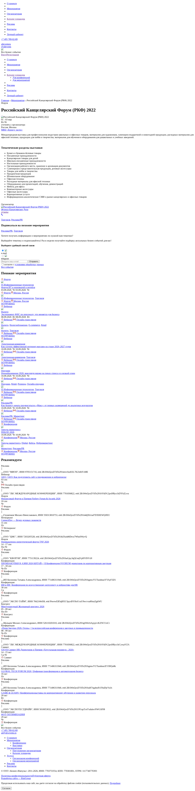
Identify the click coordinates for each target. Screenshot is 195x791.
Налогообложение (18, 325)
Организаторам (14, 14)
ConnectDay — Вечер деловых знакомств (21, 520)
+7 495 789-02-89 (9, 39)
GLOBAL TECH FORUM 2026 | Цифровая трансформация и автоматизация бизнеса (42, 671)
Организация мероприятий (26, 761)
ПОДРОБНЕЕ (8, 303)
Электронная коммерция (13, 344)
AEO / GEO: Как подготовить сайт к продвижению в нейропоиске (33, 477)
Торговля (5, 220)
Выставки (17, 745)
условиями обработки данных (29, 264)
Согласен (6, 788)
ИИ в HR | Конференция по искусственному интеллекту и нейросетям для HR (39, 585)
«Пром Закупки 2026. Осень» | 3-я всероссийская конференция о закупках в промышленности (47, 628)
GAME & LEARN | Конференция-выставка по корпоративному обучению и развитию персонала (48, 693)
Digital (25, 443)
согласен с (24, 264)
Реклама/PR (17, 220)
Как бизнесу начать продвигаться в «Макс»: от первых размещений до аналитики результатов (47, 405)
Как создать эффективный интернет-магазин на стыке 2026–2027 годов (36, 346)
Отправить (33, 261)
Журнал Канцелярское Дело (14, 209)
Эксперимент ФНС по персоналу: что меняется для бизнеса (30, 314)
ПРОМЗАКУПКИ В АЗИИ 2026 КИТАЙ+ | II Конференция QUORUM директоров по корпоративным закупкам (56, 563)
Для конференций (21, 77)
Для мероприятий (21, 80)
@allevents (6, 46)
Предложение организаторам (27, 750)
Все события (7, 267)
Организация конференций (26, 758)
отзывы (4, 212)
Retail (43, 325)
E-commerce (34, 325)
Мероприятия (13, 8)
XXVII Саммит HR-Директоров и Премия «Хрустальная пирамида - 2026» (37, 649)
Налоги (4, 312)
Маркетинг (19, 416)
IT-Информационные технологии (17, 285)
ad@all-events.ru (8, 733)
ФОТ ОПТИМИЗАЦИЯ (13, 714)
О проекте (12, 3)
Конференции (19, 743)
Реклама (11, 24)
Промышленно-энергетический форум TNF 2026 (25, 542)
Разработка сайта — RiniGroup (16, 778)
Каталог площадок (16, 19)
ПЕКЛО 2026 (7, 432)
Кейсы (32, 443)
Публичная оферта (41, 776)
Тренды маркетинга (10, 429)
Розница (22, 384)
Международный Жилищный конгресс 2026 (22, 606)
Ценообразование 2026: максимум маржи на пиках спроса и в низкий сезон (38, 373)
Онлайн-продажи (35, 384)
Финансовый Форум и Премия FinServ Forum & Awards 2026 (30, 498)
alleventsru (6, 44)
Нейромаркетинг (44, 443)
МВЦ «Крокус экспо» (12, 130)
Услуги (10, 756)
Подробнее (115, 783)
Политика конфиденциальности (16, 776)
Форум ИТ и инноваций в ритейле (18, 287)
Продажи (5, 370)
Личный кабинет (15, 34)
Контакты (11, 29)
